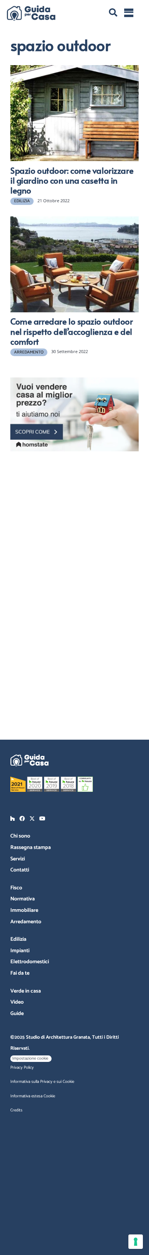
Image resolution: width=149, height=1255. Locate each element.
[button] (113, 13)
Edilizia (18, 939)
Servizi (17, 859)
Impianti (19, 950)
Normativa (22, 899)
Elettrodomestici (29, 962)
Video (17, 1002)
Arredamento (25, 922)
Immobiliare (24, 910)
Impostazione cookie (30, 1058)
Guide (17, 1013)
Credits (16, 1110)
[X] (32, 819)
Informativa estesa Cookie (32, 1096)
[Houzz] (12, 818)
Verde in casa (25, 991)
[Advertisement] (79, 505)
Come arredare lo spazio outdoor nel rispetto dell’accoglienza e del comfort (71, 331)
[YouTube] (42, 818)
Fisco (16, 888)
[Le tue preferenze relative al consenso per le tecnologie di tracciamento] (135, 1241)
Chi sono (20, 836)
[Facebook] (22, 818)
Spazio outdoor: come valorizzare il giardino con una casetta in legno (71, 180)
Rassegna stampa (30, 847)
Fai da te (19, 973)
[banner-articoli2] (74, 414)
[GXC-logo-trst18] (31, 13)
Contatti (19, 870)
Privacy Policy (22, 1067)
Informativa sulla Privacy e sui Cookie (42, 1081)
